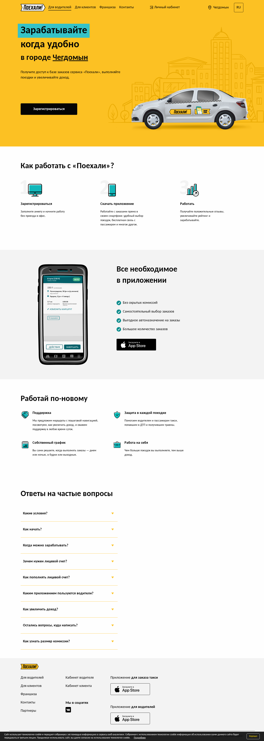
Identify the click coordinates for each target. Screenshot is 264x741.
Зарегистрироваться (49, 109)
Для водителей (59, 7)
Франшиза (107, 7)
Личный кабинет (166, 7)
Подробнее (140, 738)
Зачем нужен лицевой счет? (45, 561)
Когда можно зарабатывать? (45, 545)
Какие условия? (35, 513)
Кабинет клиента (79, 686)
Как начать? (32, 529)
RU (239, 7)
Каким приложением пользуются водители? (58, 593)
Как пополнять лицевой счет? (46, 577)
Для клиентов (85, 7)
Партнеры (28, 711)
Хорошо (253, 736)
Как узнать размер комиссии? (46, 641)
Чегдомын (220, 7)
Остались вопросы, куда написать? (50, 625)
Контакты (126, 7)
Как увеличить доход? (40, 609)
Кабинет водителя (80, 678)
